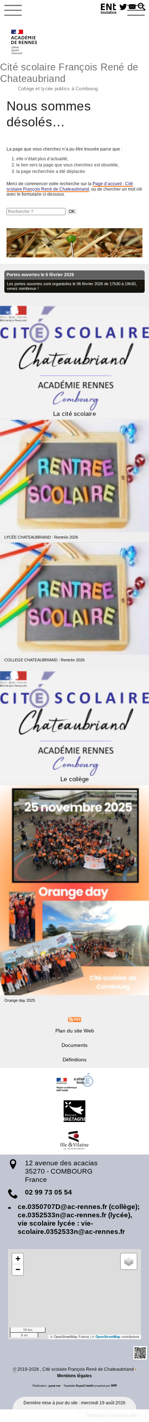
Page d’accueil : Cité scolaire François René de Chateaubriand (70, 186)
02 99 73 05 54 (48, 1192)
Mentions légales (74, 1375)
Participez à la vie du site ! (112, 1415)
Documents (74, 1045)
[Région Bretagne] (74, 1111)
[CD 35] (74, 1140)
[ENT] (109, 9)
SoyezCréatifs (85, 1385)
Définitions (74, 1059)
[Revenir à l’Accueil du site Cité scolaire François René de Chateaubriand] (24, 42)
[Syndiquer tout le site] (75, 1019)
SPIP (114, 1385)
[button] (141, 7)
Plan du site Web (74, 1031)
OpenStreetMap (107, 1336)
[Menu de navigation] (13, 10)
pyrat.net (54, 1385)
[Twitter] (123, 7)
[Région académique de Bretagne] (74, 1082)
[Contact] (132, 7)
